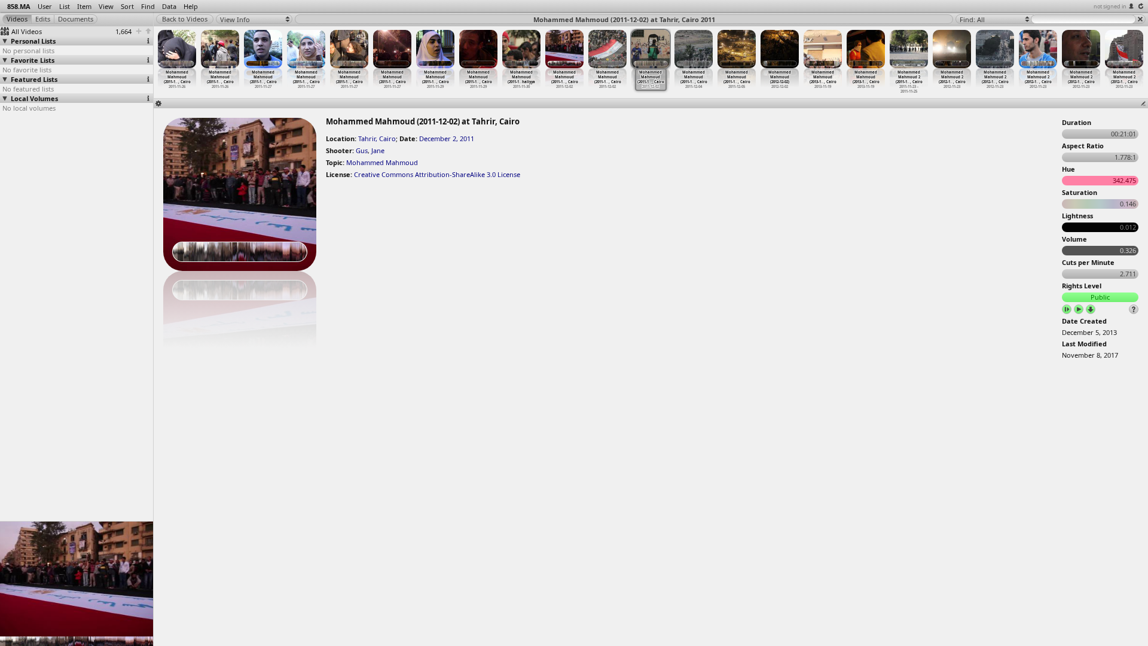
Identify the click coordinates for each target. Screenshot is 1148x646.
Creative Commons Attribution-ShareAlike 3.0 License (437, 174)
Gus (362, 150)
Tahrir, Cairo (377, 138)
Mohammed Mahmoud (382, 162)
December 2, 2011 (446, 138)
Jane (377, 150)
